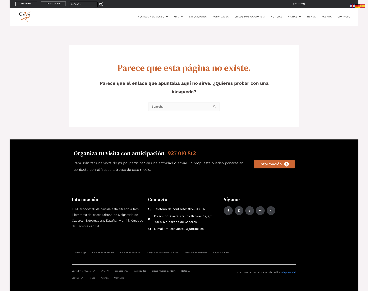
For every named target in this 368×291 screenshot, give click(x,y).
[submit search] (101, 4)
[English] (352, 5)
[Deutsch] (357, 5)
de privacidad (289, 272)
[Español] (362, 5)
